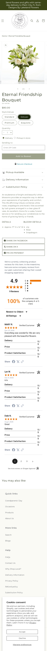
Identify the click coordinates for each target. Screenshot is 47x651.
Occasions (10, 506)
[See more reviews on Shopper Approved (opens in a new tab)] (22, 362)
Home (4, 36)
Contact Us (10, 563)
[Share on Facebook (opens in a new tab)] (13, 362)
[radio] (33, 281)
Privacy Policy (11, 581)
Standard (9, 117)
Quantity (6, 128)
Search (8, 535)
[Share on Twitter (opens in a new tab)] (18, 362)
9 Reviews (16, 291)
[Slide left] (18, 89)
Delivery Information (14, 575)
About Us (9, 518)
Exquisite (25, 123)
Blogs (8, 541)
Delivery (9, 138)
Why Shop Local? (13, 569)
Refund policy (11, 586)
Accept (22, 632)
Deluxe (24, 117)
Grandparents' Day (13, 501)
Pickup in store (23, 138)
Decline (22, 638)
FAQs (7, 557)
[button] (32, 21)
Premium (9, 123)
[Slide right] (29, 89)
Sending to (11, 142)
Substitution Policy (14, 592)
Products (9, 512)
